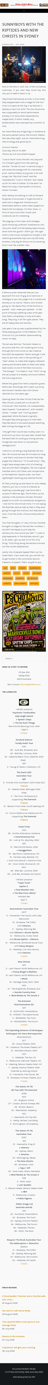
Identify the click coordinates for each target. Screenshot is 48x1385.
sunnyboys (35, 568)
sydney (22, 568)
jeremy (6, 573)
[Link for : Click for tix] (24, 621)
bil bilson (32, 578)
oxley (16, 573)
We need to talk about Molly (16, 1310)
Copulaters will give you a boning (18, 1347)
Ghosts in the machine (13, 1336)
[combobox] (24, 658)
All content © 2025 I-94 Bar (24, 1369)
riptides (34, 583)
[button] (24, 11)
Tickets (24, 733)
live (5, 568)
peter (26, 573)
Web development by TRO (24, 1377)
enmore (20, 578)
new (13, 568)
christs (7, 583)
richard (37, 573)
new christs (20, 583)
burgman (7, 578)
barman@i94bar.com (30, 684)
